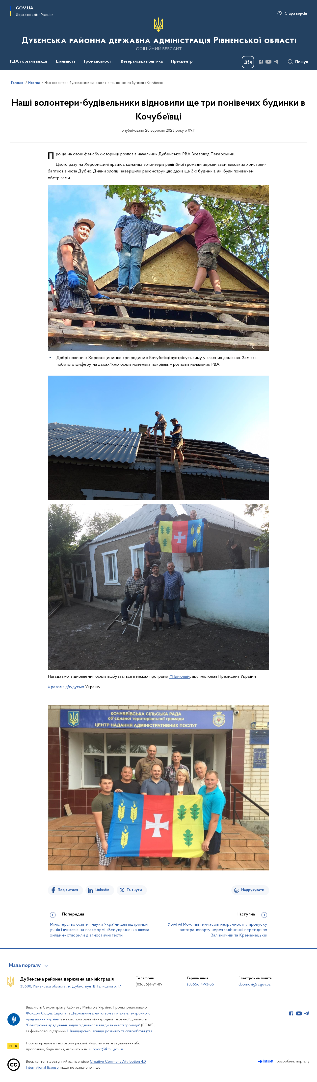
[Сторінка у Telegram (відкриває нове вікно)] (276, 62)
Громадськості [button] (98, 61)
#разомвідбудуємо (66, 687)
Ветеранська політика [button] (142, 61)
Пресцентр (182, 61)
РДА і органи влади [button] (28, 61)
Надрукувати (252, 890)
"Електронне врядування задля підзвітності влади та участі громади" (83, 1025)
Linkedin (102, 890)
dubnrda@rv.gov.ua (254, 984)
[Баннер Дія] (248, 62)
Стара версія (296, 14)
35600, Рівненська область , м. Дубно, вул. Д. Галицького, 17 (70, 986)
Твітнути (134, 890)
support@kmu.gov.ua (106, 1049)
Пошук (301, 62)
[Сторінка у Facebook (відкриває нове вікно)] (261, 62)
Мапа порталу (25, 965)
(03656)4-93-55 (200, 984)
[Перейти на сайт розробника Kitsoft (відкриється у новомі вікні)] (266, 1061)
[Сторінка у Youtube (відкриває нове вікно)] (268, 62)
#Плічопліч (179, 676)
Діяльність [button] (65, 61)
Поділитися (68, 890)
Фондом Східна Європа (46, 1013)
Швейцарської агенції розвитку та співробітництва (109, 1031)
